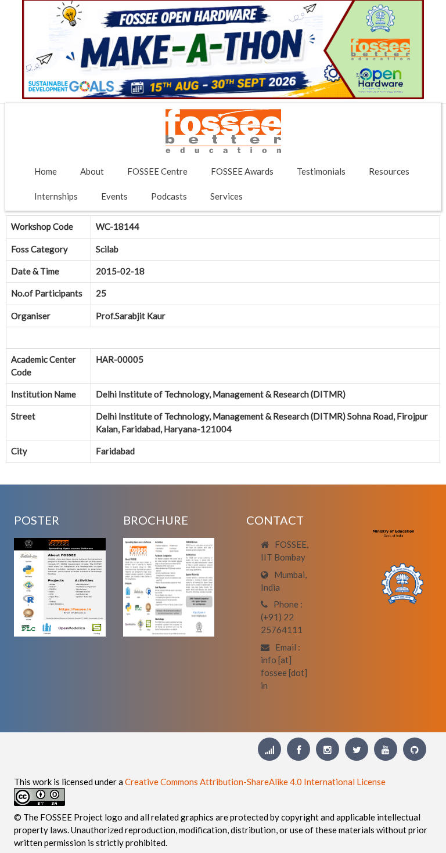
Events (114, 196)
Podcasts (169, 196)
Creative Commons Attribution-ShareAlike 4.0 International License (255, 781)
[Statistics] (269, 749)
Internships (56, 196)
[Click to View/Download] (60, 586)
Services (226, 196)
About (92, 171)
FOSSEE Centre (157, 171)
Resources (389, 171)
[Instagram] (327, 749)
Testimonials (321, 171)
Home (45, 171)
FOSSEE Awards (242, 171)
